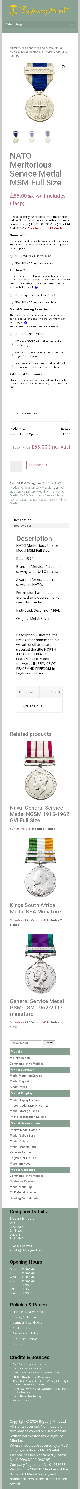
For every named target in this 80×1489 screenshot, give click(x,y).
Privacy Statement (25, 1317)
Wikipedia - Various (22, 1400)
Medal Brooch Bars (23, 1147)
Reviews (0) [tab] (22, 525)
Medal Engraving (21, 1081)
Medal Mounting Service (26, 1075)
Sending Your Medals (24, 1198)
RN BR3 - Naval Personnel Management (32, 1377)
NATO (50, 491)
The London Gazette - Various (27, 1368)
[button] (63, 67)
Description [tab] (22, 520)
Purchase (36, 465)
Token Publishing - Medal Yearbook (29, 1364)
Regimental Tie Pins (23, 1158)
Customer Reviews (22, 1181)
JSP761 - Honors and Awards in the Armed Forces (36, 1372)
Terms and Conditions (27, 1322)
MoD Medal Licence (23, 1192)
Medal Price (17, 428)
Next (54, 692)
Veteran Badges (21, 1152)
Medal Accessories (26, 1123)
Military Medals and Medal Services (31, 48)
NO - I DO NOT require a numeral (34, 263)
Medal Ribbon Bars (22, 1135)
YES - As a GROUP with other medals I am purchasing (39, 343)
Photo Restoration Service (28, 1116)
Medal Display (22, 1093)
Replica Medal (36, 499)
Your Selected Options (24, 434)
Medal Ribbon (19, 1141)
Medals (16, 1051)
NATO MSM (18, 499)
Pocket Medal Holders (25, 1130)
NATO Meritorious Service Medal (41, 495)
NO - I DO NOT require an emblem (35, 302)
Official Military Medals (36, 487)
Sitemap (18, 1344)
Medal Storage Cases (24, 1111)
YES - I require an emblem (35, 295)
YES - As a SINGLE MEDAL (29, 334)
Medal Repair (18, 1087)
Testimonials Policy (25, 1333)
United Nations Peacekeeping (27, 1396)
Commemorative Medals (26, 1063)
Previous (27, 692)
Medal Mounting (21, 1187)
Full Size (48, 483)
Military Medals (20, 1058)
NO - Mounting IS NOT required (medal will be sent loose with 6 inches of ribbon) (40, 365)
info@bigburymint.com (29, 1250)
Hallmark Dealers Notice (29, 1312)
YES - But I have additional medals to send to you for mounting (39, 354)
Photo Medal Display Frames (29, 1105)
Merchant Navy (20, 1163)
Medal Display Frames (24, 1100)
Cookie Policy (22, 1328)
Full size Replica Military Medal (37, 489)
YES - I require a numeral (34, 256)
